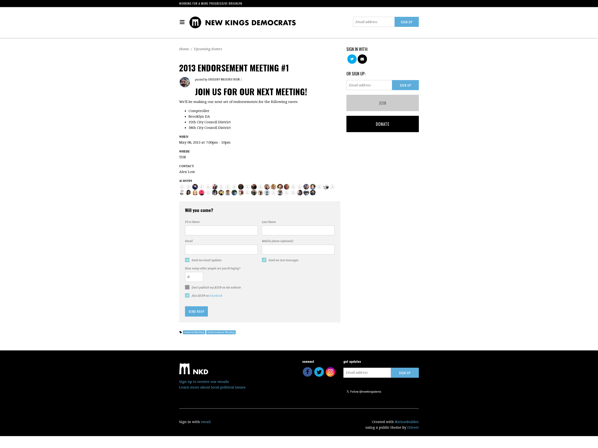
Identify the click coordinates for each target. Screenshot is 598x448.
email (206, 422)
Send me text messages (283, 260)
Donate (382, 124)
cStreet (413, 427)
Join (382, 103)
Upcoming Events (208, 49)
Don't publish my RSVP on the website (216, 287)
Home (184, 49)
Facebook (216, 295)
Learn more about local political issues (212, 387)
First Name (192, 222)
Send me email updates (207, 260)
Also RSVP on (207, 295)
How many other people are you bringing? (212, 268)
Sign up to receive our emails (204, 382)
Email (189, 241)
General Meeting (194, 332)
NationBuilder (407, 422)
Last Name (269, 222)
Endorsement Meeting (221, 332)
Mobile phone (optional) (277, 241)
